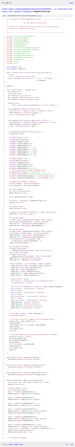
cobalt (4, 9)
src (56, 9)
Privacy (16, 444)
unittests (17, 11)
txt (67, 444)
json (71, 444)
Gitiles (11, 444)
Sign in (71, 3)
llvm (10, 11)
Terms (21, 444)
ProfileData (27, 11)
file (39, 16)
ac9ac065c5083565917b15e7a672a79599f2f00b (33, 9)
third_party (63, 9)
